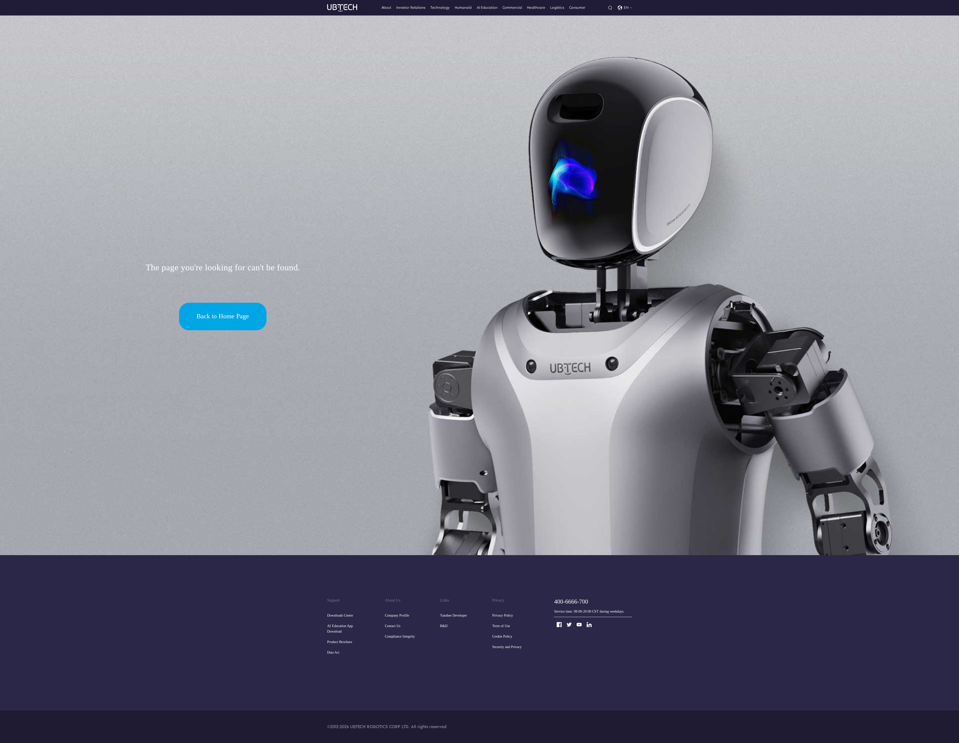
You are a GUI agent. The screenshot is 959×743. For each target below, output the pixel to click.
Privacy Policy (502, 616)
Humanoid (463, 7)
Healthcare (536, 7)
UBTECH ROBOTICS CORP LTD (379, 726)
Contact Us (392, 626)
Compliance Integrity (400, 637)
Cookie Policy (502, 637)
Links (444, 600)
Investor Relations (410, 7)
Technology (440, 7)
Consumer (577, 7)
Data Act (333, 653)
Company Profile (397, 616)
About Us (392, 600)
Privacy (498, 600)
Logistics (557, 7)
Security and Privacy (507, 647)
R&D (444, 626)
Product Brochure (339, 642)
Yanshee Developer (453, 616)
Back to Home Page (223, 316)
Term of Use (501, 626)
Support (333, 600)
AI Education (487, 7)
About (386, 7)
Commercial (512, 7)
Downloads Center (340, 616)
